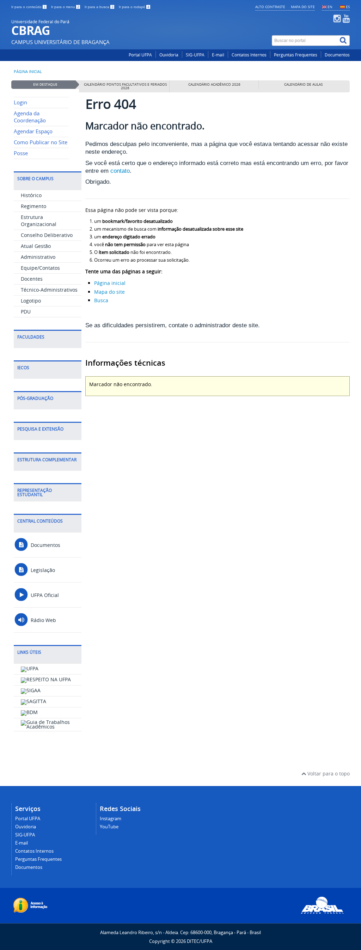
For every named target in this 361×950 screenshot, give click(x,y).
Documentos (337, 55)
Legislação (42, 570)
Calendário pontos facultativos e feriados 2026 (125, 86)
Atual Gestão (36, 246)
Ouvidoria (168, 55)
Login (20, 102)
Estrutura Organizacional (38, 220)
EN (330, 6)
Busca (101, 300)
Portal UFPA (140, 55)
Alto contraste (270, 6)
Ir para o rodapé (134, 7)
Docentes (32, 278)
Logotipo (31, 300)
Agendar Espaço (33, 131)
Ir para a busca (99, 7)
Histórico (31, 195)
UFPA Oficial (44, 595)
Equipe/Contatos (40, 267)
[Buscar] (344, 40)
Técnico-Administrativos (49, 289)
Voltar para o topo (328, 773)
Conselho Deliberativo (47, 235)
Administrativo (38, 257)
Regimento (33, 206)
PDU (26, 311)
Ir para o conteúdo (28, 7)
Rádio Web (42, 620)
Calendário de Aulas (303, 84)
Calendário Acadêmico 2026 (214, 84)
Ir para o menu (65, 7)
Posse (21, 153)
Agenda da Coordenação (30, 117)
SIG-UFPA (195, 55)
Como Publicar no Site (40, 142)
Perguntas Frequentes (295, 55)
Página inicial (28, 71)
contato (120, 171)
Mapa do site (303, 6)
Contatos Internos (249, 55)
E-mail (218, 55)
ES (348, 6)
